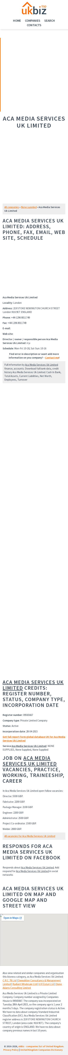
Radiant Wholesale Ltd (25, 984)
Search (49, 21)
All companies (11, 207)
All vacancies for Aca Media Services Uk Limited (29, 836)
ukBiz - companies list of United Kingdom (40, 1046)
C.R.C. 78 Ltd (9, 980)
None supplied (29, 207)
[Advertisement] (25, 74)
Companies (32, 21)
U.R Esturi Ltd (46, 984)
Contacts (34, 25)
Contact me (52, 357)
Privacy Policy (10, 1049)
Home (17, 21)
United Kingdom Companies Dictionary (41, 1049)
